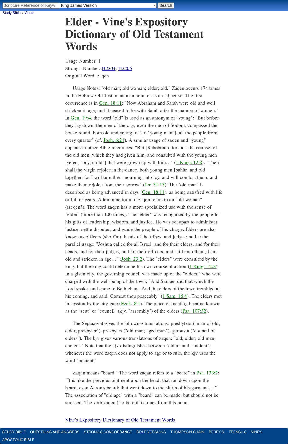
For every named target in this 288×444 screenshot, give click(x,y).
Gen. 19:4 (81, 117)
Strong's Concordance (108, 432)
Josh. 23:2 (131, 258)
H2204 (109, 68)
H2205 (125, 68)
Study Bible (11, 13)
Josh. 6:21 (114, 140)
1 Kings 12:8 (189, 162)
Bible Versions (151, 432)
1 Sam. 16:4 (174, 296)
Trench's (238, 432)
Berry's (216, 432)
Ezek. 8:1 (130, 303)
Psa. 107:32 (194, 310)
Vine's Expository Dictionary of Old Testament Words (120, 419)
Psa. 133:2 (207, 372)
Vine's (29, 13)
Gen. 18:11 (110, 102)
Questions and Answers (54, 432)
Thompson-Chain (187, 432)
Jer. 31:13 (155, 184)
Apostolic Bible (18, 440)
